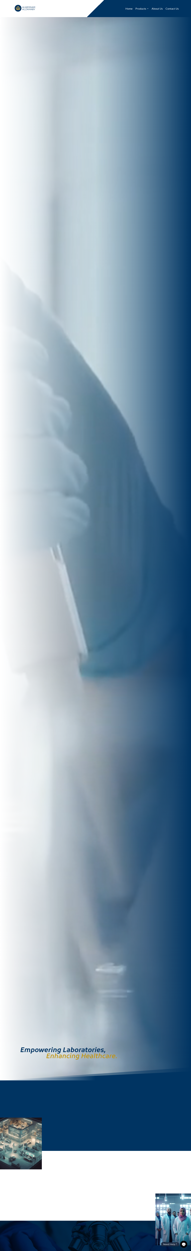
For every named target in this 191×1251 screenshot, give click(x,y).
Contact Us (172, 9)
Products (140, 9)
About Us (157, 9)
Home (129, 9)
